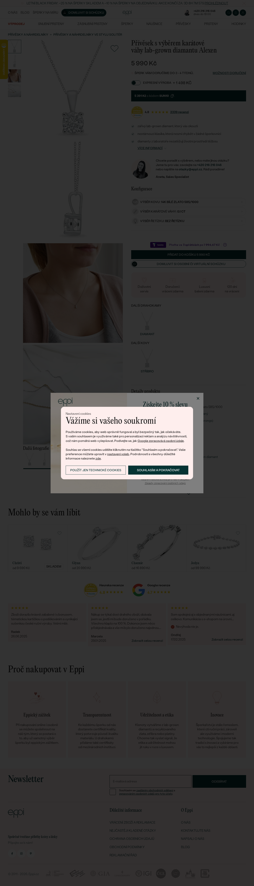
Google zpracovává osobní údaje (161, 441)
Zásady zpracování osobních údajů (165, 483)
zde (98, 458)
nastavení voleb (118, 454)
